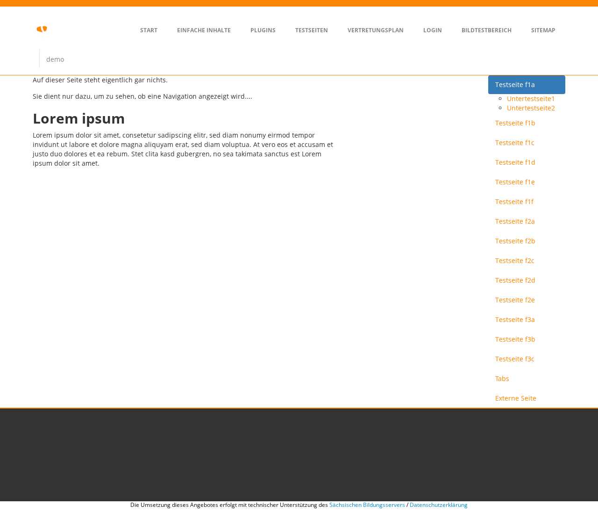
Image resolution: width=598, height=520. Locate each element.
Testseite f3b (515, 339)
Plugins (263, 30)
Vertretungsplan (376, 30)
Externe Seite (515, 398)
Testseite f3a (515, 319)
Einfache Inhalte (204, 30)
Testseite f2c (514, 260)
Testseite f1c (514, 142)
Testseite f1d (515, 162)
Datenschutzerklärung (439, 504)
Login (432, 30)
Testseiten (311, 30)
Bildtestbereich (487, 30)
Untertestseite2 (531, 107)
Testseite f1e (515, 181)
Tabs (502, 378)
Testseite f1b (515, 122)
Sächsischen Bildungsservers (367, 504)
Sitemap (543, 30)
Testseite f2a (515, 221)
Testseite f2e (515, 299)
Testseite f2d (515, 280)
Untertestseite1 (531, 98)
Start (148, 30)
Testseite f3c (514, 358)
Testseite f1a (515, 84)
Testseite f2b (515, 240)
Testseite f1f (514, 201)
